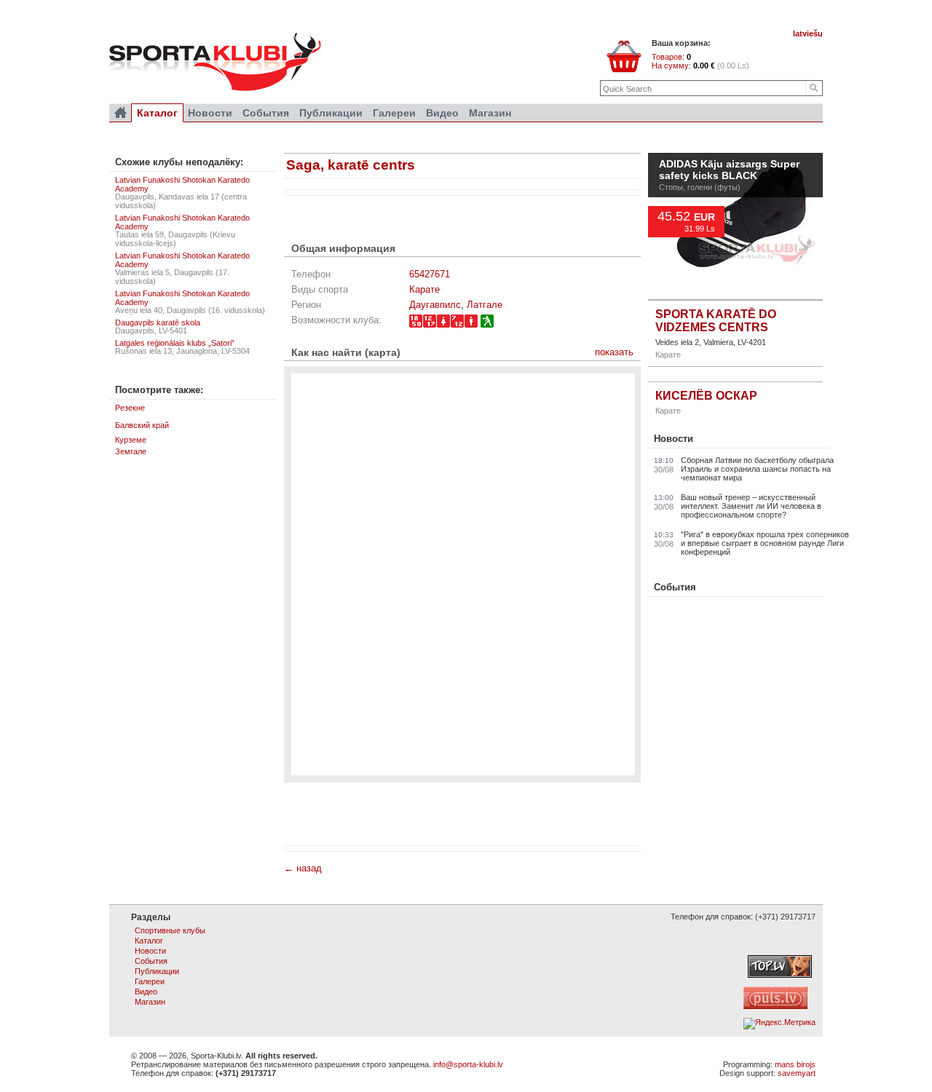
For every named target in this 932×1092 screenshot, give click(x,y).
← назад (303, 868)
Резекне (130, 407)
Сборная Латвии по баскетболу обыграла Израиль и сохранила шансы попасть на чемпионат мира (757, 469)
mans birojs (795, 1064)
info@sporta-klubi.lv (468, 1064)
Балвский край (142, 425)
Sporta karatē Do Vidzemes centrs (715, 320)
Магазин (490, 113)
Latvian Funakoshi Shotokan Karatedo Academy (182, 184)
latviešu (808, 33)
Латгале (484, 304)
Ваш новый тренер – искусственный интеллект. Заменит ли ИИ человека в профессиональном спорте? (751, 506)
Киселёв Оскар (706, 395)
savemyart (797, 1073)
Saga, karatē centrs (350, 165)
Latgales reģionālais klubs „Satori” (174, 343)
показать (614, 352)
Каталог (157, 113)
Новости (673, 438)
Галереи (394, 113)
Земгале (130, 451)
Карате (424, 289)
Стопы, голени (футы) (700, 187)
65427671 (429, 274)
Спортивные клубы (170, 930)
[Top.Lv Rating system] (780, 974)
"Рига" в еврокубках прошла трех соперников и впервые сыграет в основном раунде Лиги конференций (765, 543)
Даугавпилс (435, 304)
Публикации (331, 113)
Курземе (130, 439)
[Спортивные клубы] (120, 113)
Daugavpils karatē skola (157, 322)
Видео (442, 113)
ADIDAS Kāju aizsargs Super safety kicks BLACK (729, 170)
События (675, 587)
